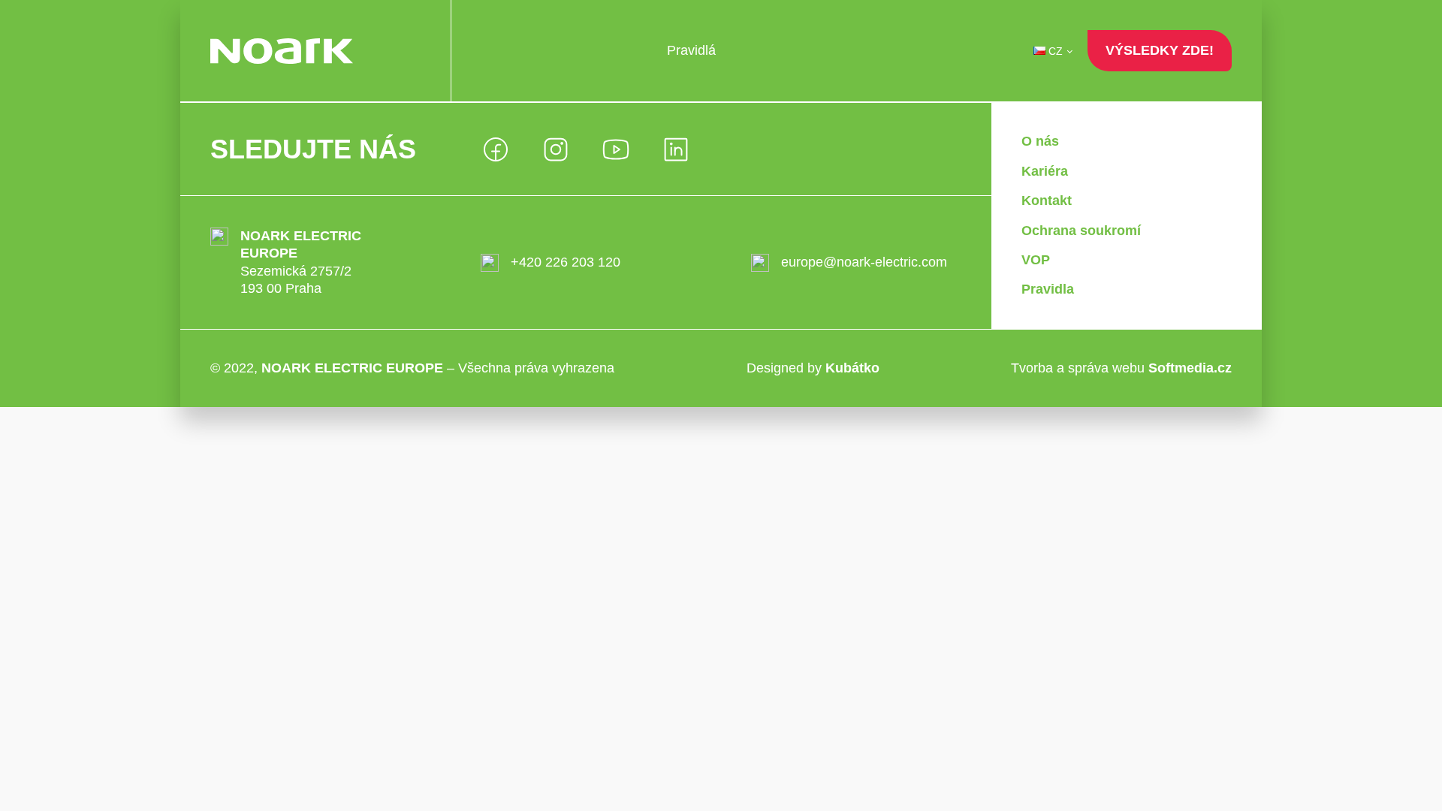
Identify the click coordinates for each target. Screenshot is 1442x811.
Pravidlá (691, 50)
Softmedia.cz (1190, 367)
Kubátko (852, 367)
